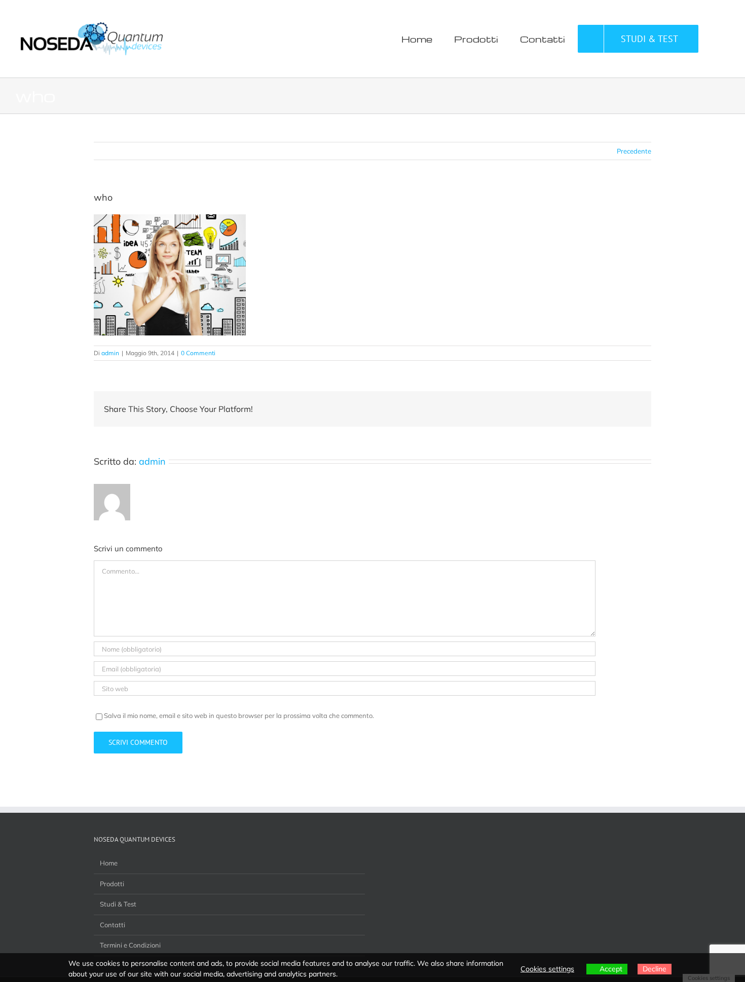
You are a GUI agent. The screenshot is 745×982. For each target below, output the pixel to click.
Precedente (634, 151)
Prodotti (112, 884)
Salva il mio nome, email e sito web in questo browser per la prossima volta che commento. (239, 715)
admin (110, 353)
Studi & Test (118, 904)
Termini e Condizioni (130, 945)
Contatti (112, 925)
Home (109, 863)
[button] (714, 39)
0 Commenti (198, 353)
